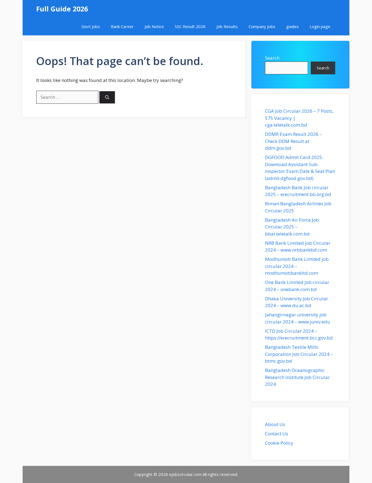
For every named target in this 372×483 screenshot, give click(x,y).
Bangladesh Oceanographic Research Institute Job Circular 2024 (297, 377)
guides (292, 26)
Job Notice (154, 26)
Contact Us (276, 433)
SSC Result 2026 (190, 26)
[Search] (107, 97)
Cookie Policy (279, 443)
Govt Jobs (90, 26)
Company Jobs (262, 26)
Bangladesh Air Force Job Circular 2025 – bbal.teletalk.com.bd (292, 227)
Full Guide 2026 (62, 8)
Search (272, 58)
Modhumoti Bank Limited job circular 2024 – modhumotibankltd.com (297, 266)
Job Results (227, 26)
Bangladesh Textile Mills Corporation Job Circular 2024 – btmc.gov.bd (299, 354)
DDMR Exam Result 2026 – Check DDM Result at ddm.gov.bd (293, 141)
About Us (275, 424)
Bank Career (122, 26)
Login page (320, 26)
